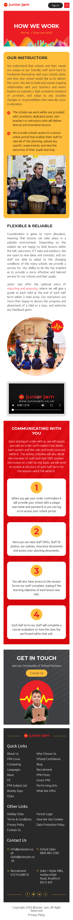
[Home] (16, 5)
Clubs (10, 796)
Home (25, 32)
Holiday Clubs (15, 814)
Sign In (55, 5)
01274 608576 (20, 874)
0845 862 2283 (49, 853)
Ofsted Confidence (48, 759)
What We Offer (46, 790)
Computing (14, 764)
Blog (39, 764)
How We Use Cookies (49, 819)
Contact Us (36, 673)
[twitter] (45, 895)
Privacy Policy (15, 824)
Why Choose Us (46, 753)
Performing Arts (46, 785)
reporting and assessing (22, 288)
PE (8, 780)
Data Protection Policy (50, 824)
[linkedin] (39, 895)
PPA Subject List (17, 785)
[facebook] (27, 895)
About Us (13, 753)
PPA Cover (14, 759)
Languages (13, 769)
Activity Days (15, 790)
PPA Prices (43, 774)
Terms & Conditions (19, 819)
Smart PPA (43, 780)
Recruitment (44, 769)
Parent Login (44, 814)
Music (10, 774)
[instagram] (33, 895)
